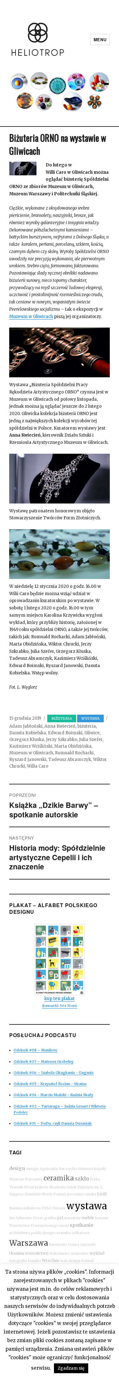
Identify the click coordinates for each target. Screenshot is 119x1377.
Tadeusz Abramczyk (69, 759)
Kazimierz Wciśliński (30, 746)
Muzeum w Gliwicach (31, 316)
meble (88, 1217)
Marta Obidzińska (72, 746)
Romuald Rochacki (74, 753)
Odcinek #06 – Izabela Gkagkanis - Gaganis (54, 1072)
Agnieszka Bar (52, 1169)
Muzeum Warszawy (26, 1179)
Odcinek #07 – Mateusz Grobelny (43, 1061)
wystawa (86, 1206)
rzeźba (71, 1169)
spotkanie (81, 1225)
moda (64, 1226)
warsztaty (72, 1218)
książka (34, 1261)
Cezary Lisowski (82, 1245)
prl (60, 1217)
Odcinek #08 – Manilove (35, 1050)
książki (100, 1169)
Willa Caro (37, 766)
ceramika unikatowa (72, 1233)
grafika (50, 1218)
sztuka (90, 1194)
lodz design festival (77, 1261)
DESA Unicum (53, 1208)
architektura (19, 1233)
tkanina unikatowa (25, 1208)
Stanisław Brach (38, 1194)
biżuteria (61, 718)
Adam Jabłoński (26, 726)
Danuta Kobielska (27, 733)
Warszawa (28, 1243)
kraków (41, 1187)
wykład (96, 1253)
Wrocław (50, 1260)
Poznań (59, 1194)
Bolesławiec (60, 1253)
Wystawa (90, 718)
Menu (100, 39)
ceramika (58, 1178)
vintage (32, 1169)
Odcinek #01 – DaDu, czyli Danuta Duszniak (53, 1123)
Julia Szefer (90, 739)
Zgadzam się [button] (71, 1368)
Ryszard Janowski (27, 759)
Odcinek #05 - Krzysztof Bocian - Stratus (50, 1083)
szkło (82, 1178)
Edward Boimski (65, 733)
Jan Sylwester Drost (26, 1218)
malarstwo (80, 1253)
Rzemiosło (58, 1245)
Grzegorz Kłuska (26, 739)
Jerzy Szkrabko (61, 739)
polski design (42, 1233)
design (17, 1168)
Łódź (102, 1194)
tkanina (16, 1253)
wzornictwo (37, 1253)
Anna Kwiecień (60, 726)
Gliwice (92, 733)
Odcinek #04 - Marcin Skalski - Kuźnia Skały (53, 1095)
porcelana (75, 1194)
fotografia (18, 1261)
